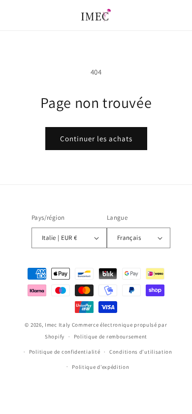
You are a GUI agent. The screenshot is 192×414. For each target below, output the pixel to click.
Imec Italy (57, 324)
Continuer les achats (96, 138)
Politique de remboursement (110, 336)
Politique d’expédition (100, 366)
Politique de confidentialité (64, 351)
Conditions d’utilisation (140, 351)
